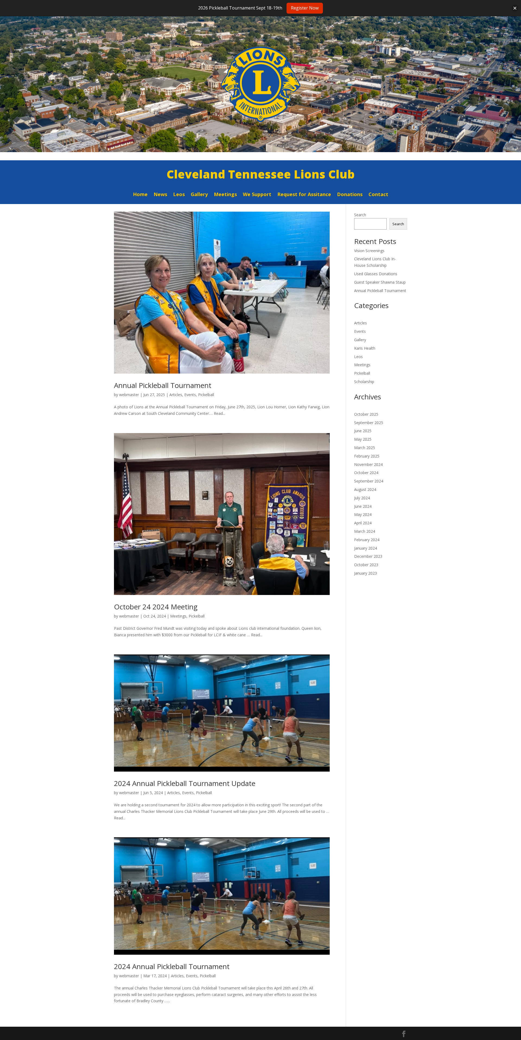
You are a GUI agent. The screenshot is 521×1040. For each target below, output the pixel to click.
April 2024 (362, 522)
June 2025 (362, 430)
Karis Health (364, 348)
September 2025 (368, 422)
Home (140, 195)
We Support (257, 195)
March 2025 (364, 447)
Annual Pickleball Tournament (162, 385)
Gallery (199, 195)
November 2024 (368, 464)
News (160, 195)
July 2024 (362, 497)
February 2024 (366, 539)
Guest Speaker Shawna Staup (380, 282)
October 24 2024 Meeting (156, 607)
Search (360, 214)
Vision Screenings (369, 250)
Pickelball (206, 394)
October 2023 (366, 564)
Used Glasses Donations (375, 273)
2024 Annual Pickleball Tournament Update (184, 783)
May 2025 (362, 439)
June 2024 (362, 506)
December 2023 (368, 556)
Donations (350, 195)
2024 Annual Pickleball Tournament (172, 966)
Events (190, 394)
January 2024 (365, 548)
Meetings (225, 195)
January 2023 (365, 573)
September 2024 (368, 481)
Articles (175, 394)
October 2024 (366, 472)
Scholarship (364, 381)
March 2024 (364, 531)
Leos (179, 195)
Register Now (305, 8)
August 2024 (365, 489)
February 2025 (366, 456)
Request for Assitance (304, 195)
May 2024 (362, 514)
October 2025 (366, 414)
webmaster (129, 394)
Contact (378, 195)
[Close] (515, 8)
